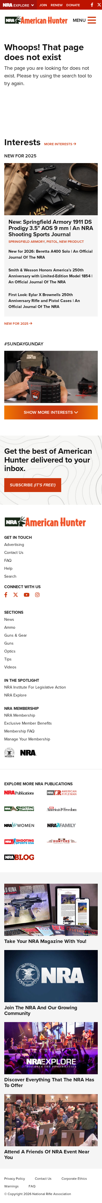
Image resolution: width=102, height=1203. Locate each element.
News (9, 619)
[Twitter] (99, 5)
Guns (9, 643)
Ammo (9, 627)
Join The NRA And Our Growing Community (40, 1010)
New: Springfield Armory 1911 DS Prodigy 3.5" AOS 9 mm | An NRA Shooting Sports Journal (50, 228)
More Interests (58, 144)
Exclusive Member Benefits (28, 723)
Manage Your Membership (27, 739)
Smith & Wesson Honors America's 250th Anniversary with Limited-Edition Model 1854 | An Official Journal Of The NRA (50, 276)
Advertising (14, 545)
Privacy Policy (14, 1178)
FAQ (8, 560)
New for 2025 (16, 323)
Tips (8, 659)
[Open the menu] (91, 19)
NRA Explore (15, 695)
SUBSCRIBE (33, 485)
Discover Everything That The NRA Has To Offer (49, 1082)
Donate (73, 5)
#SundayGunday (23, 344)
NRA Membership (19, 715)
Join (43, 5)
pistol (52, 241)
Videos (10, 667)
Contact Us (14, 553)
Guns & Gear (15, 635)
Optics (10, 651)
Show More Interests (61, 412)
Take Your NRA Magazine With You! (45, 941)
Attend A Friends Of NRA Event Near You (46, 1154)
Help (8, 568)
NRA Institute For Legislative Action (35, 687)
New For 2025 (20, 156)
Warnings (11, 1186)
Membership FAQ (19, 731)
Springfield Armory (26, 241)
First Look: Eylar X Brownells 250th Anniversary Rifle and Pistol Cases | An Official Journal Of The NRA (44, 301)
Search (10, 576)
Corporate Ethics (74, 1178)
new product (71, 241)
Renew (57, 5)
